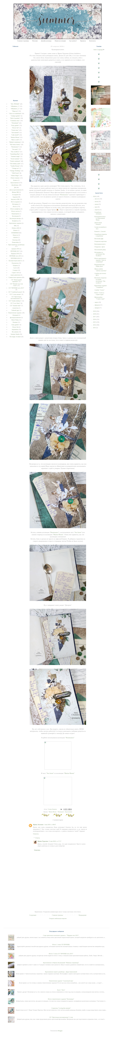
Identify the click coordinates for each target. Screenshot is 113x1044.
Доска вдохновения (15, 190)
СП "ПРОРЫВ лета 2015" (16, 288)
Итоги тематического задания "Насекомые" (61, 999)
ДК (15, 187)
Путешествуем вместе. (15, 260)
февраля (97, 305)
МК (15, 225)
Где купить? (73, 41)
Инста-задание (15, 202)
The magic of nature (15, 336)
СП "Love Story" (15, 303)
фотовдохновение (15, 317)
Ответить (36, 834)
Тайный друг (15, 310)
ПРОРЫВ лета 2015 (15, 256)
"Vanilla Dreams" (15, 166)
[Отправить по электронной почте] (64, 809)
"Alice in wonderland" (15, 113)
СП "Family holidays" (15, 301)
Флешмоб (15, 315)
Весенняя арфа (98, 238)
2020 (94, 196)
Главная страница (23, 41)
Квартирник (15, 213)
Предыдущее (82, 915)
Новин (15, 230)
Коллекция (15, 216)
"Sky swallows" (15, 151)
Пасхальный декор (100, 249)
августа (97, 199)
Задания (15, 197)
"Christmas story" (15, 120)
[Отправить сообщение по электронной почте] (61, 809)
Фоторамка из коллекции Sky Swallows (99, 254)
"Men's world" (15, 139)
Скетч (15, 268)
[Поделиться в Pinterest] (71, 809)
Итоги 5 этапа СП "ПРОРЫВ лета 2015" (61, 953)
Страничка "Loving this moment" (61, 1008)
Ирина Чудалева (43, 841)
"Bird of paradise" (15, 118)
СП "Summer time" (15, 305)
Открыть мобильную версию (58, 918)
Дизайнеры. (15, 185)
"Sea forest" (78, 532)
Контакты (92, 41)
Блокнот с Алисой (99, 231)
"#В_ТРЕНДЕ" (15, 104)
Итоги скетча (15, 211)
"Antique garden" (15, 116)
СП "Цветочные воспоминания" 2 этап (61, 1017)
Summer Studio (15, 334)
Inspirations (15, 329)
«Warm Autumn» (15, 178)
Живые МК (15, 192)
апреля (97, 209)
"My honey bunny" (15, 144)
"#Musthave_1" (15, 106)
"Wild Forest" (15, 173)
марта (97, 302)
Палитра (15, 240)
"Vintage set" (15, 168)
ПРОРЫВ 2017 (15, 251)
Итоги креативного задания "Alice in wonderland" (100, 260)
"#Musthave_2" (15, 108)
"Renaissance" (64, 195)
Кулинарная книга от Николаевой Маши (99, 218)
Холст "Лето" (61, 990)
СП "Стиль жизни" (15, 294)
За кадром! (15, 194)
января (97, 308)
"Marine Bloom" (58, 534)
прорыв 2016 (15, 248)
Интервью (15, 204)
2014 (94, 325)
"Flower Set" (15, 128)
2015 (94, 322)
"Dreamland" (15, 123)
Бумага (15, 180)
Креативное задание (15, 223)
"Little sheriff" (15, 135)
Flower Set (15, 327)
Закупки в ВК (15, 199)
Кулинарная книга (99, 244)
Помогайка (15, 242)
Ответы (37, 838)
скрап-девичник (15, 275)
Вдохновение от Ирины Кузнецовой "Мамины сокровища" (61, 962)
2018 (94, 314)
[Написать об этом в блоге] (66, 809)
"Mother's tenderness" (15, 142)
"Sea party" (15, 149)
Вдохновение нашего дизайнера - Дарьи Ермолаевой (61, 972)
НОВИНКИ (15, 233)
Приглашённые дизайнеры (16, 244)
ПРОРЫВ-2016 (15, 258)
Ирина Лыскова (38, 824)
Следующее (32, 915)
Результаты (15, 263)
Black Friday (15, 320)
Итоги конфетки (15, 209)
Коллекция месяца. (15, 218)
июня (96, 204)
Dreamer (15, 322)
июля (96, 201)
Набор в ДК (15, 228)
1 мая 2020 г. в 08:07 (50, 824)
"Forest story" (15, 130)
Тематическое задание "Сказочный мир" (61, 981)
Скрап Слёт (15, 272)
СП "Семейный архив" (15, 292)
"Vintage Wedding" (15, 170)
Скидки (15, 270)
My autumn (15, 332)
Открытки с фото (99, 247)
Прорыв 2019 (15, 253)
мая (96, 207)
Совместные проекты (15, 277)
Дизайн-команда (46, 41)
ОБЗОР (15, 237)
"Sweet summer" (15, 159)
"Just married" (15, 132)
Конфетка (15, 221)
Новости (15, 235)
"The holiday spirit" (15, 163)
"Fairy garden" (15, 125)
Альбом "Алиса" (99, 290)
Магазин (35, 41)
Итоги (15, 206)
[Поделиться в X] (68, 809)
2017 (94, 316)
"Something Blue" (15, 154)
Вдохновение (68, 812)
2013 (94, 327)
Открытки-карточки (100, 241)
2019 (94, 311)
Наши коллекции (60, 41)
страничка (15, 308)
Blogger (60, 1030)
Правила (83, 41)
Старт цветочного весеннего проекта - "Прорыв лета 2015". (61, 935)
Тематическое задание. (15, 313)
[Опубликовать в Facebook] (69, 809)
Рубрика (15, 265)
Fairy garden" (15, 324)
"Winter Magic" (15, 175)
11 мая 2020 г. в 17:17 (55, 841)
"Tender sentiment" (15, 161)
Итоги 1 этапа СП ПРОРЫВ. (61, 944)
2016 (94, 319)
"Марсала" (15, 111)
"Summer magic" (15, 156)
